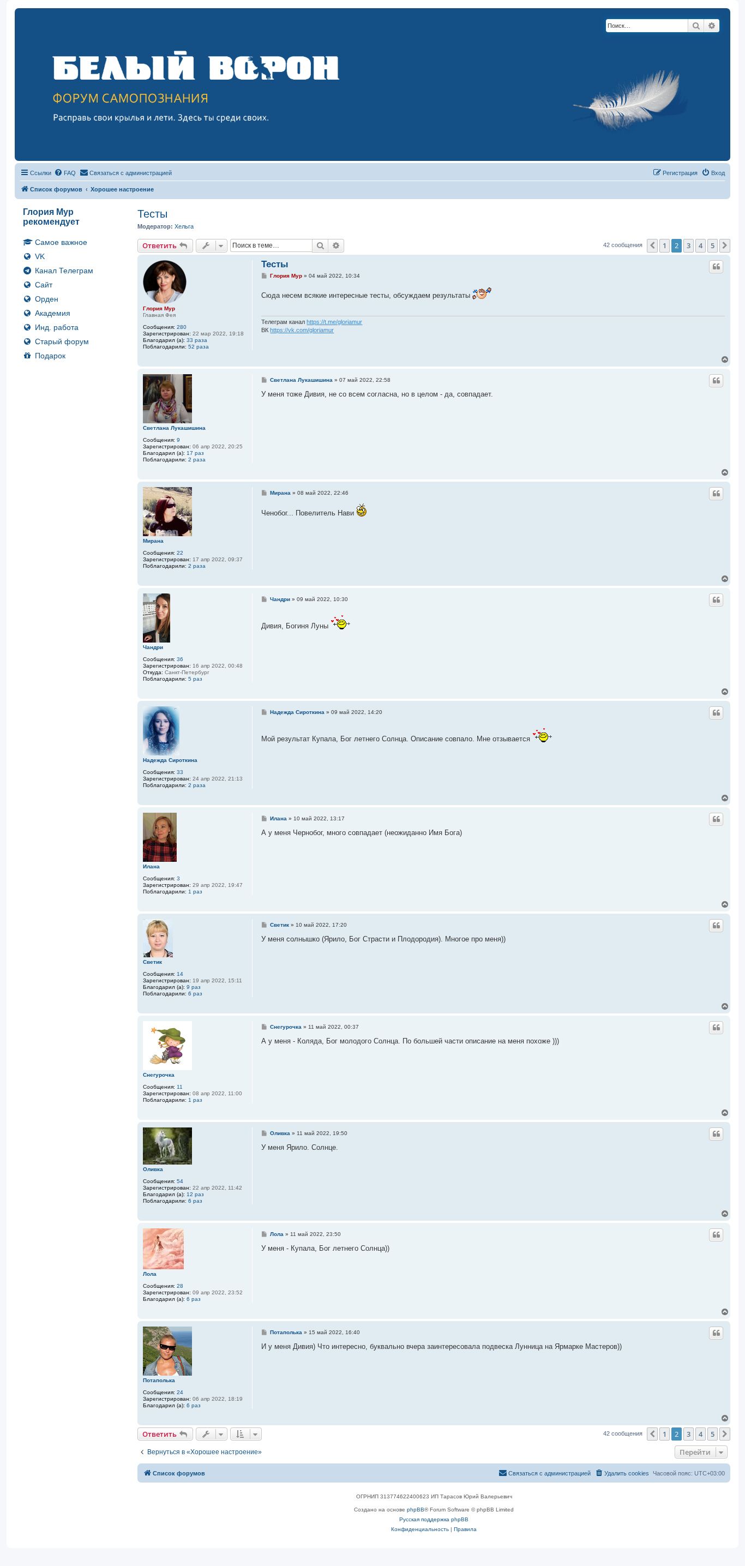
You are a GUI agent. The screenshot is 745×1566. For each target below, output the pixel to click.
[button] (652, 245)
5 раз (195, 679)
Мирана (153, 541)
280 (182, 327)
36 (180, 659)
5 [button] (712, 245)
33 (180, 772)
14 (180, 974)
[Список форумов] (372, 84)
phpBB (415, 1510)
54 (180, 1181)
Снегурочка (159, 1075)
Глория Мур (159, 308)
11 (180, 1087)
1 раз (195, 892)
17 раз (195, 453)
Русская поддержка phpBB (433, 1519)
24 (180, 1392)
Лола (150, 1274)
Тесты (152, 214)
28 (180, 1286)
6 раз (195, 994)
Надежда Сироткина (170, 760)
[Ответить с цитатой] (716, 266)
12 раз (195, 1194)
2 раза (197, 460)
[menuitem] (65, 172)
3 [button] (688, 245)
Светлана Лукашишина (174, 428)
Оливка (153, 1169)
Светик (152, 962)
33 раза (197, 340)
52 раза (198, 347)
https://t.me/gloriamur (334, 322)
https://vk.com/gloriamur (302, 330)
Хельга (184, 226)
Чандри (153, 647)
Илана (151, 866)
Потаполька (159, 1380)
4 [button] (700, 245)
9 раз (194, 987)
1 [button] (664, 245)
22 (180, 553)
